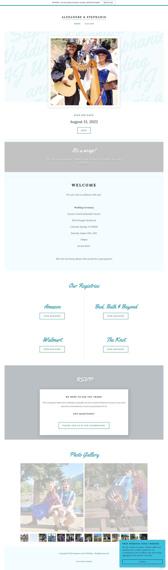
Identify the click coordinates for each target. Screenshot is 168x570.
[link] (84, 17)
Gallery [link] (89, 24)
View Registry (52, 316)
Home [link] (77, 24)
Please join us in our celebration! (84, 425)
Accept (142, 562)
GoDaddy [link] (88, 561)
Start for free (108, 2)
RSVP (84, 130)
